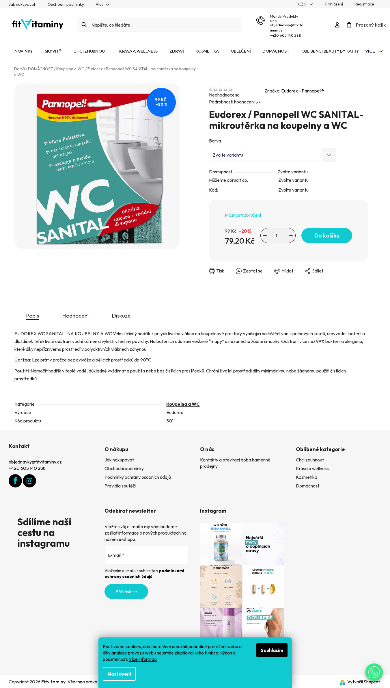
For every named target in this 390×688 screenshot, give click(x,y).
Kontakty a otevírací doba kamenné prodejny (235, 463)
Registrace (364, 4)
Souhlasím (272, 650)
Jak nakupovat (22, 4)
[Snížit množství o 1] (265, 235)
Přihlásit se (126, 591)
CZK (302, 4)
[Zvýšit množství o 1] (291, 235)
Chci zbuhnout (310, 460)
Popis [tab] (32, 315)
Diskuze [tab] (121, 315)
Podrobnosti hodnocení (232, 102)
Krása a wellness (312, 468)
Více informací (143, 659)
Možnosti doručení (243, 215)
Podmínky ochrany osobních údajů (138, 477)
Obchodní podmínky (66, 4)
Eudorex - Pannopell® (302, 91)
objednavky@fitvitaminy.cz (35, 462)
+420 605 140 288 (285, 35)
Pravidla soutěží (120, 486)
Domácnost (307, 486)
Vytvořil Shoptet (363, 682)
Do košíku (326, 235)
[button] (374, 672)
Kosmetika (306, 477)
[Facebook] (15, 480)
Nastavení (119, 674)
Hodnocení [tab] (75, 315)
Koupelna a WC (182, 404)
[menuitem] (24, 51)
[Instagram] (29, 480)
